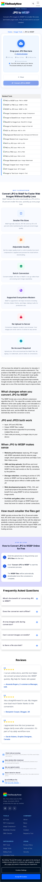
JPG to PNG (21, 152)
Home (10, 32)
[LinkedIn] (5, 808)
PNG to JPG (21, 147)
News (25, 823)
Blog (24, 826)
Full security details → (13, 783)
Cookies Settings (21, 870)
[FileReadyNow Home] (11, 3)
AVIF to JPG (21, 143)
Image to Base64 (26, 117)
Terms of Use (27, 848)
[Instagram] (10, 808)
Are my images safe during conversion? (14, 623)
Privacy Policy (28, 845)
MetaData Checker (9, 830)
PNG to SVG (21, 156)
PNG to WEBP (23, 100)
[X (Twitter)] (14, 808)
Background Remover (31, 135)
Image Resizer (23, 139)
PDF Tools (6, 845)
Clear (22, 77)
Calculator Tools (8, 855)
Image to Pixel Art (27, 126)
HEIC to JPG (21, 130)
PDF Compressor (8, 823)
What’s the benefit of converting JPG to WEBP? (18, 599)
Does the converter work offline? (16, 611)
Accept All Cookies (21, 877)
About (25, 819)
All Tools (6, 819)
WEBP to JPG (23, 109)
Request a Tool (28, 833)
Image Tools (18, 32)
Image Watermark (27, 160)
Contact (26, 830)
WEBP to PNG (23, 105)
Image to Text (23, 173)
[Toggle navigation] (38, 3)
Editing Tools (7, 852)
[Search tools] (33, 4)
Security (26, 852)
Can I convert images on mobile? (16, 635)
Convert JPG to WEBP (22, 83)
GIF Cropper (21, 169)
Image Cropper (24, 165)
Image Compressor (29, 113)
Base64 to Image (26, 122)
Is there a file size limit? (12, 645)
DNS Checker (7, 833)
